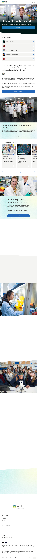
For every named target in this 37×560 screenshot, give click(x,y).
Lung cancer (5, 275)
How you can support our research (12, 50)
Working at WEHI (9, 45)
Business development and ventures (12, 54)
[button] (34, 2)
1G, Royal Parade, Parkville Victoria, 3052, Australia (6, 516)
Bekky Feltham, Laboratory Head (7, 409)
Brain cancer (14, 273)
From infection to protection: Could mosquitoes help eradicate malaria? (23, 160)
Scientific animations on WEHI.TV (12, 58)
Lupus (10, 275)
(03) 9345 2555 (4, 518)
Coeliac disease (22, 273)
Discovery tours (7, 445)
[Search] (26, 265)
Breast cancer (30, 273)
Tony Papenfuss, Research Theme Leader (23, 407)
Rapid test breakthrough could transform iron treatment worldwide (8, 160)
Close (34, 558)
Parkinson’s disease (6, 273)
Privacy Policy (26, 557)
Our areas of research (10, 41)
